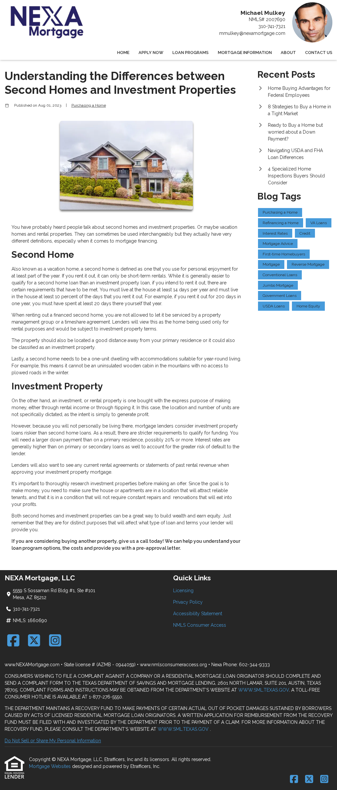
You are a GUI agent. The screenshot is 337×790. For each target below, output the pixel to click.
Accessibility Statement (197, 613)
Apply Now (151, 52)
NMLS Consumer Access (199, 625)
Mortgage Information (245, 52)
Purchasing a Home (88, 105)
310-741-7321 (271, 26)
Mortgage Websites (50, 766)
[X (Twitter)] (34, 640)
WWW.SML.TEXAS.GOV (263, 690)
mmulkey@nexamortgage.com (252, 33)
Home (123, 52)
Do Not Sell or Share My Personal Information (53, 740)
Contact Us (318, 52)
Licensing (183, 590)
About (288, 52)
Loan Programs (190, 52)
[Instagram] (55, 640)
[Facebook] (13, 640)
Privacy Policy (188, 602)
